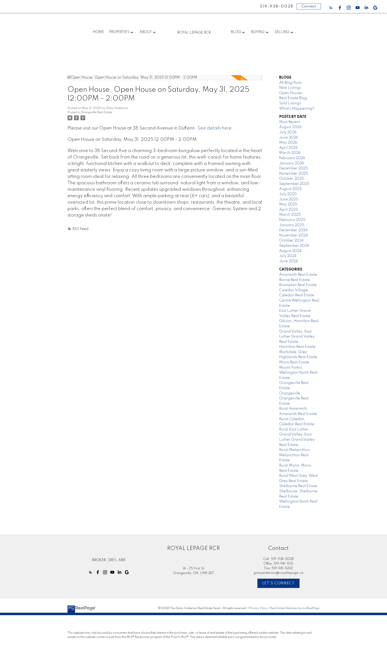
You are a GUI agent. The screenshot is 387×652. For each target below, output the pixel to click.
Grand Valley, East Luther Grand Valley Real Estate (297, 337)
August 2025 (290, 189)
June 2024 (288, 261)
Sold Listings (290, 103)
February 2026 (292, 158)
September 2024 (294, 246)
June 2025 (288, 199)
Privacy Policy (258, 608)
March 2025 (290, 215)
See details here (214, 128)
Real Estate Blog (293, 98)
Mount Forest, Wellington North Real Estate (298, 373)
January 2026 (291, 163)
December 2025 (293, 168)
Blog (236, 32)
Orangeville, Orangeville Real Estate (294, 398)
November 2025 (293, 173)
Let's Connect (278, 583)
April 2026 (288, 148)
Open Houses (291, 93)
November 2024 (293, 235)
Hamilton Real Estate (297, 347)
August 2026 (290, 127)
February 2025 (292, 220)
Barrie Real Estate (294, 280)
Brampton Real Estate (298, 285)
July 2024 (287, 256)
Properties (119, 32)
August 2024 (290, 251)
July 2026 (287, 132)
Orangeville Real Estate (96, 112)
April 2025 (288, 209)
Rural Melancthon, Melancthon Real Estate (295, 455)
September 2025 (294, 184)
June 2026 (288, 137)
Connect (309, 6)
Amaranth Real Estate (298, 275)
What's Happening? (296, 108)
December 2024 (293, 230)
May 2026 (288, 142)
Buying (258, 32)
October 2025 (291, 178)
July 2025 (288, 194)
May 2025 (288, 204)
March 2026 (290, 153)
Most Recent (289, 122)
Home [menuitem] (98, 32)
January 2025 (291, 225)
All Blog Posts (290, 83)
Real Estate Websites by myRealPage (294, 608)
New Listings (290, 88)
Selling (282, 32)
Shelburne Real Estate (298, 486)
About (145, 32)
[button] (331, 8)
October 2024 (291, 240)
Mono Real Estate (294, 362)
